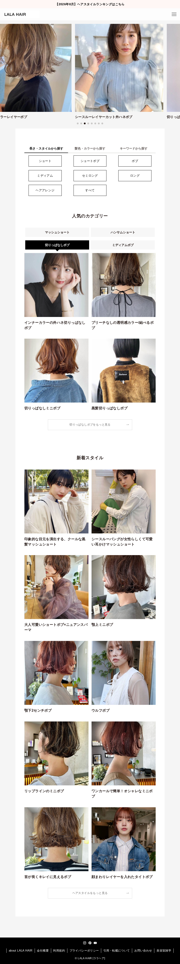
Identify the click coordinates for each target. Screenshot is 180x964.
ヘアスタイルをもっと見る (90, 893)
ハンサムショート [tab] (123, 232)
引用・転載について (116, 950)
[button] (78, 123)
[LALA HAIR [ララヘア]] (21, 14)
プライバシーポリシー (84, 950)
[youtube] (95, 943)
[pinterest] (90, 943)
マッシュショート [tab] (57, 232)
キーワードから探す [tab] (134, 148)
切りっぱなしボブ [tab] (57, 245)
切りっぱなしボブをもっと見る (90, 424)
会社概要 (43, 950)
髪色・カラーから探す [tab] (90, 148)
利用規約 (59, 950)
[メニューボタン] (174, 14)
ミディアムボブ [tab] (123, 245)
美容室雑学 (164, 950)
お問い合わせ (143, 950)
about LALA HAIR (20, 950)
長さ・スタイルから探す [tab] (46, 148)
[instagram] (85, 943)
